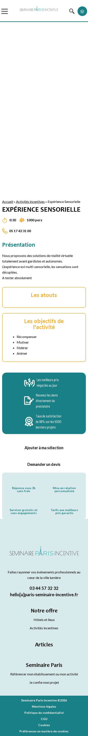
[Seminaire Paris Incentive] (44, 555)
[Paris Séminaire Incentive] (39, 11)
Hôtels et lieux (44, 620)
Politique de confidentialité (44, 712)
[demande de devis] (82, 11)
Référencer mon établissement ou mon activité (44, 674)
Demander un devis (43, 464)
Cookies (44, 725)
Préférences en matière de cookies (44, 731)
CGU (44, 719)
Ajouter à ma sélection (44, 447)
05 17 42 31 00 (20, 231)
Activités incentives (30, 202)
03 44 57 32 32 (44, 588)
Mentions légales (44, 706)
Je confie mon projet (44, 682)
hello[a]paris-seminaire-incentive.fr (44, 594)
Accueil (7, 202)
